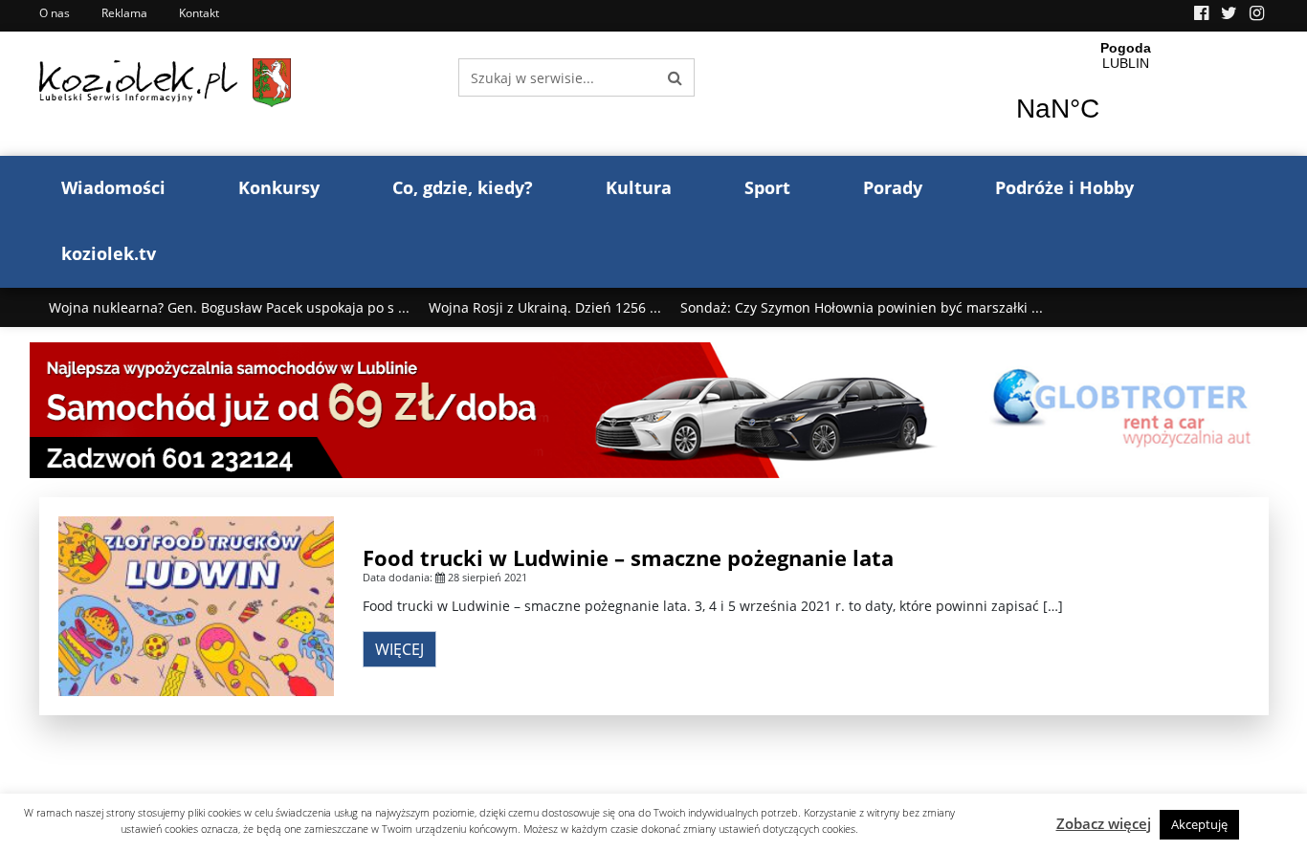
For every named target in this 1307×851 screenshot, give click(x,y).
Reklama (124, 13)
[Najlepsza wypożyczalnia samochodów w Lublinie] (654, 409)
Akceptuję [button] (1199, 824)
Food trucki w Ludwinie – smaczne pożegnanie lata (628, 557)
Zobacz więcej (1103, 823)
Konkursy (279, 187)
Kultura (639, 187)
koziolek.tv (108, 253)
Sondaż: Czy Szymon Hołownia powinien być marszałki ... (861, 307)
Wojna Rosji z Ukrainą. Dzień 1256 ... (545, 307)
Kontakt (199, 13)
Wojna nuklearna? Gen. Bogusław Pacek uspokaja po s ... (229, 307)
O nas (54, 13)
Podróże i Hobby (1064, 187)
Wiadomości (113, 187)
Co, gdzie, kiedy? (462, 187)
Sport (767, 187)
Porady (892, 187)
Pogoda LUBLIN (1126, 94)
